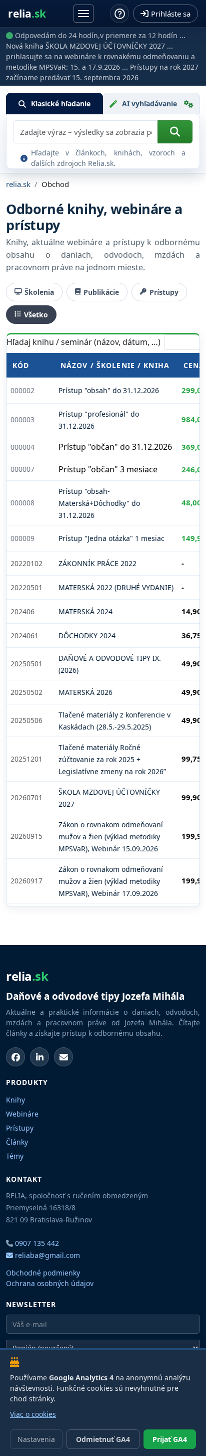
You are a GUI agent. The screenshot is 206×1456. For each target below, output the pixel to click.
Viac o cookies (33, 1414)
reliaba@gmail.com (46, 1255)
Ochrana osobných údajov (50, 1283)
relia (27, 14)
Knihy (15, 1100)
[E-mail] (63, 1056)
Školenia (39, 292)
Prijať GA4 (169, 1439)
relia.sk (18, 184)
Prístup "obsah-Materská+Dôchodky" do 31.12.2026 (99, 503)
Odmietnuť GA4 (103, 1439)
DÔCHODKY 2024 (87, 635)
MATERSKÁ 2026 (85, 692)
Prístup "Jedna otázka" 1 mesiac (111, 538)
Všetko (36, 314)
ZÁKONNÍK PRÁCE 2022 (97, 563)
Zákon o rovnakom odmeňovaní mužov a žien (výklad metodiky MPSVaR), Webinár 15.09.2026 (110, 836)
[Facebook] (15, 1056)
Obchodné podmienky (43, 1273)
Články (17, 1142)
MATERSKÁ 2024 (85, 611)
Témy (15, 1156)
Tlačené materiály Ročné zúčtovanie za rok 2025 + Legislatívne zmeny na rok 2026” (112, 759)
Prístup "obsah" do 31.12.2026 (108, 390)
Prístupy (164, 292)
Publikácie (101, 292)
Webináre (22, 1114)
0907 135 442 (37, 1243)
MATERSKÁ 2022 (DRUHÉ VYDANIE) (116, 587)
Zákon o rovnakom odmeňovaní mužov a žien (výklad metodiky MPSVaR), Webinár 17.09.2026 (110, 881)
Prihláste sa (170, 14)
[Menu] (84, 14)
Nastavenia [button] (36, 1439)
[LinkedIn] (39, 1056)
